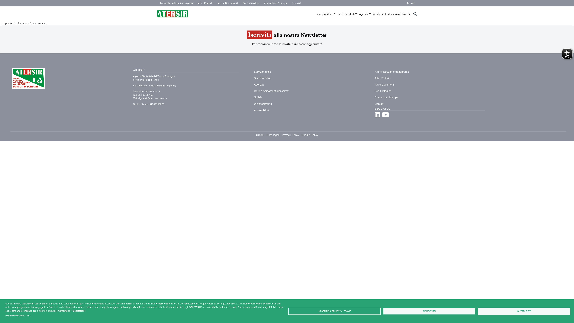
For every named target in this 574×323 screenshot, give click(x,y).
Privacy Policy (290, 135)
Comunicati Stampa (275, 3)
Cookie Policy (309, 135)
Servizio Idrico (324, 14)
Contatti (296, 3)
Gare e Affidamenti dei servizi (271, 91)
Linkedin (377, 117)
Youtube (385, 117)
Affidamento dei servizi (386, 14)
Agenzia (363, 14)
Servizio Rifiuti (346, 14)
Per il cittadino (251, 3)
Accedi (410, 3)
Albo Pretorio (205, 3)
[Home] (172, 13)
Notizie (406, 14)
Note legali (273, 135)
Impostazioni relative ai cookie (334, 311)
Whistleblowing (263, 104)
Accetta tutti (524, 311)
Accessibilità (261, 110)
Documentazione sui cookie (17, 315)
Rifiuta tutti (429, 311)
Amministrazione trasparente (176, 3)
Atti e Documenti (228, 3)
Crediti (260, 135)
